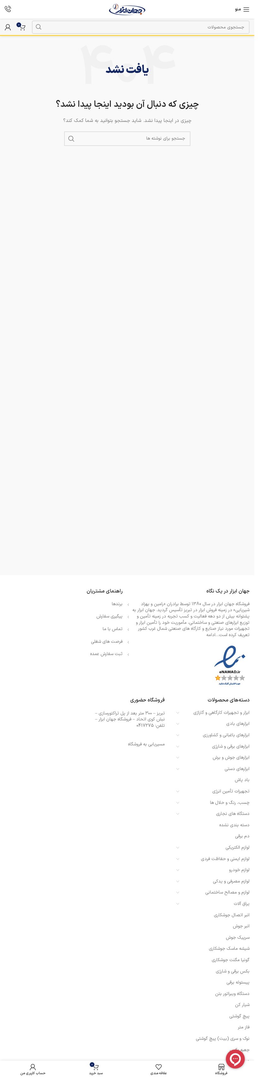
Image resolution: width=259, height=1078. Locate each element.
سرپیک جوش (238, 937)
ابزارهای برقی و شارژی (231, 746)
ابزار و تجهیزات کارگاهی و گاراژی (221, 712)
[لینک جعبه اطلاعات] (8, 10)
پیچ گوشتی (239, 1016)
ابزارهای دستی (237, 769)
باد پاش (242, 780)
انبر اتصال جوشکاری (232, 915)
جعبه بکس (240, 1050)
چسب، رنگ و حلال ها (230, 802)
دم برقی (242, 836)
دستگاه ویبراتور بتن (232, 994)
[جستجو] (38, 27)
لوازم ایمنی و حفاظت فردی (225, 859)
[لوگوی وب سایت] (127, 9)
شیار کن (242, 1005)
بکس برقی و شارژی (233, 971)
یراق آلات (242, 903)
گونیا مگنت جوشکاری (231, 960)
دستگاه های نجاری (233, 813)
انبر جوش (241, 926)
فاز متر (244, 1027)
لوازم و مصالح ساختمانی (227, 892)
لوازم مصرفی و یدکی (231, 881)
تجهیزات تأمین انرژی (231, 791)
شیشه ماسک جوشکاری (229, 948)
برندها (117, 604)
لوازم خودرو (239, 870)
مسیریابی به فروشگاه (146, 744)
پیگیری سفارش (109, 616)
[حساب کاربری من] (8, 27)
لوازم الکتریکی (238, 847)
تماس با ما (113, 629)
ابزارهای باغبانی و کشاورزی (226, 735)
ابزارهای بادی (238, 723)
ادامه (210, 635)
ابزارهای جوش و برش (231, 757)
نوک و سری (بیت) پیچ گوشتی (223, 1038)
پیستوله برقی (238, 982)
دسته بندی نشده (234, 825)
